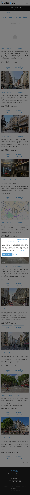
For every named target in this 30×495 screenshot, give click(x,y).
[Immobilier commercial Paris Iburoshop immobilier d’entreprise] (8, 4)
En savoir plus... (22, 250)
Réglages (15, 254)
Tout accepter (7, 254)
